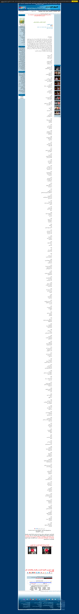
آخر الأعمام (23, 38)
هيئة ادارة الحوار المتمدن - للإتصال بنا (60, 604)
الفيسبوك (49, 573)
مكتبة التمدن (51, 607)
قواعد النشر (63, 605)
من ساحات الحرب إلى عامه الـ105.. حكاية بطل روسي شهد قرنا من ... (22, 53)
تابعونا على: (51, 573)
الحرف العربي (23, 37)
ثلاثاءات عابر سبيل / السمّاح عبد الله (22, 79)
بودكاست (22, 599)
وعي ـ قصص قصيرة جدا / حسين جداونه (22, 86)
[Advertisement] (57, 26)
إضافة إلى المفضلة (39, 585)
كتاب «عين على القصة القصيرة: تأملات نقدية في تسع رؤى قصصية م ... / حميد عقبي (22, 91)
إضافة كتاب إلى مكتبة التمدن (26, 604)
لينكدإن (39, 573)
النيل (24, 33)
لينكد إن (41, 599)
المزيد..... (59, 116)
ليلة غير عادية (23, 40)
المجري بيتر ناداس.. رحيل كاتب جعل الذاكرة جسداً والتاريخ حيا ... (22, 60)
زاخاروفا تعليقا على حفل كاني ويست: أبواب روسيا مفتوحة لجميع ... (22, 48)
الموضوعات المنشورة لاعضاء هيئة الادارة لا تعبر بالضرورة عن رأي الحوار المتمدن (32, 609)
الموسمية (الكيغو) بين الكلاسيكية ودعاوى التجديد (22, 28)
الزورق (24, 34)
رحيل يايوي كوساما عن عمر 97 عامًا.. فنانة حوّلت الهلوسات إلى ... (22, 62)
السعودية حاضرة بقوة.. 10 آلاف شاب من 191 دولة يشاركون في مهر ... (22, 57)
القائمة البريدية (40, 605)
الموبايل (28, 573)
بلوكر (31, 573)
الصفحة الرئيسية (58, 13)
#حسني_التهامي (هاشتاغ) (41, 528)
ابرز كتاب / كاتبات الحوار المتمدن (61, 606)
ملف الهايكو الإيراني (22, 26)
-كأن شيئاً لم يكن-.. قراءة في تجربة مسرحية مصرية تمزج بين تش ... (22, 55)
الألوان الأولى (23, 42)
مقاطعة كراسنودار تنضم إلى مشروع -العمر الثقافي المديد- (21, 68)
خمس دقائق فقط (22, 36)
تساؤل (24, 39)
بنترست (35, 573)
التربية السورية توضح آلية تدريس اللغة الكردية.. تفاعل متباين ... (22, 51)
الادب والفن (54, 13)
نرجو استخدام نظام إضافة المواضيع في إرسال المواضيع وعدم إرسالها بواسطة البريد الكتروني (53, 609)
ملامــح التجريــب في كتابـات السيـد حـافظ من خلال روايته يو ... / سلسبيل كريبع (22, 81)
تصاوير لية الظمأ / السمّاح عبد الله (22, 78)
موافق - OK (74, 1)
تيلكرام (37, 573)
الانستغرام (41, 573)
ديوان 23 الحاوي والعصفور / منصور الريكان (22, 88)
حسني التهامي (50, 13)
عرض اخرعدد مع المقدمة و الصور (61, 603)
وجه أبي (24, 41)
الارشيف (41, 603)
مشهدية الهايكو (23, 29)
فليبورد (30, 573)
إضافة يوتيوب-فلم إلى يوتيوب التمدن (25, 603)
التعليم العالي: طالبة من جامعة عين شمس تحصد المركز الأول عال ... (22, 66)
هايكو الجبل (23, 30)
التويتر (47, 573)
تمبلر (33, 573)
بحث (44, 585)
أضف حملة (28, 605)
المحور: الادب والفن (50, 28)
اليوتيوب (45, 573)
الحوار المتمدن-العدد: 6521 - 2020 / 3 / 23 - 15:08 (45, 27)
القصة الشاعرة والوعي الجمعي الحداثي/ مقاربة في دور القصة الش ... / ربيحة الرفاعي (22, 75)
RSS (43, 573)
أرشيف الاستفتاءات (39, 604)
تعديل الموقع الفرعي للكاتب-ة (26, 606)
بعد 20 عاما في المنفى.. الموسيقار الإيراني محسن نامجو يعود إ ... (21, 64)
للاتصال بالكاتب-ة (33, 585)
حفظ (47, 585)
